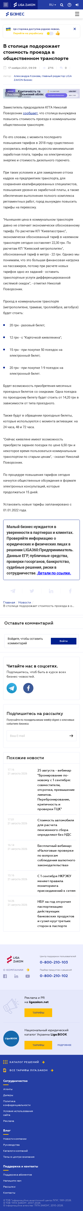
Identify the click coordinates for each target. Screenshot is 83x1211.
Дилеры (8, 1095)
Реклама (8, 1120)
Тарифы (38, 1012)
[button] (5, 4)
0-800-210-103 (54, 962)
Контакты (9, 1192)
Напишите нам (12, 1180)
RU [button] (51, 4)
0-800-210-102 (54, 976)
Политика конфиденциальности (16, 1103)
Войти (64, 641)
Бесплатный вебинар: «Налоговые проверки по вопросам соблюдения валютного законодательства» (56, 855)
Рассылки (9, 1186)
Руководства (11, 1144)
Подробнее (64, 1045)
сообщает (30, 113)
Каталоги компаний (15, 1150)
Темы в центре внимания (18, 1156)
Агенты (8, 1089)
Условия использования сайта (18, 1113)
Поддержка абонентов (17, 1174)
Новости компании (14, 1138)
